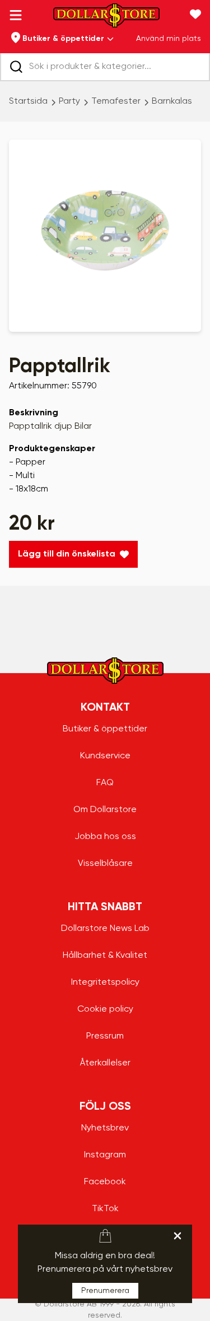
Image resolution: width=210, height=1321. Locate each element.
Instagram (105, 1155)
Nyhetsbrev (105, 1128)
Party (69, 101)
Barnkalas (172, 101)
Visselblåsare (105, 863)
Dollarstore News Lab (105, 928)
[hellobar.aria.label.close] (177, 1236)
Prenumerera (105, 1291)
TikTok (105, 1208)
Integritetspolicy (105, 982)
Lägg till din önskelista (66, 554)
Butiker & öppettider (105, 729)
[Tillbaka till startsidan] (106, 19)
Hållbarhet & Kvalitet (105, 955)
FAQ (105, 782)
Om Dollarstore (105, 809)
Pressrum (105, 1036)
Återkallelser (105, 1063)
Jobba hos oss (105, 836)
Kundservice (105, 756)
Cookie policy (105, 1009)
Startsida (28, 101)
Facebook (105, 1182)
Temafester (116, 101)
